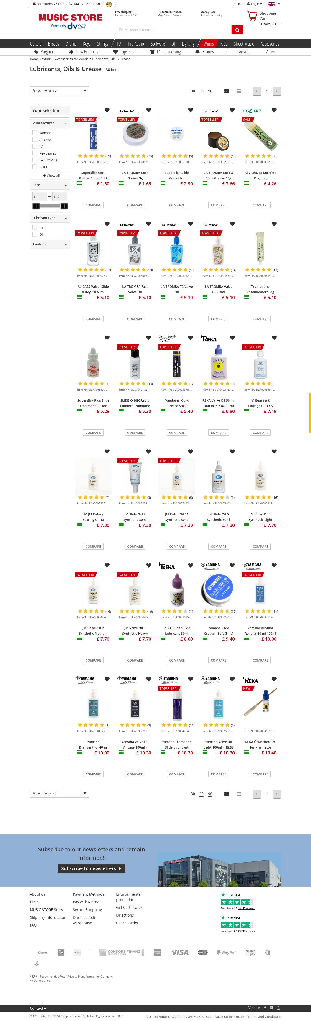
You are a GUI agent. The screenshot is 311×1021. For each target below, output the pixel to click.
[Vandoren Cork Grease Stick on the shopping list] (190, 338)
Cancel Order (127, 922)
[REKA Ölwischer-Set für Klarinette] (260, 724)
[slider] (36, 206)
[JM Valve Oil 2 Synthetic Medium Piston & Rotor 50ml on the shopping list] (107, 565)
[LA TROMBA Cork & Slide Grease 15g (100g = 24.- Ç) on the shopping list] (232, 110)
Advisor (245, 51)
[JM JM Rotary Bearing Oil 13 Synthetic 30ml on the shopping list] (107, 452)
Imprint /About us (173, 1016)
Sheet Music (244, 43)
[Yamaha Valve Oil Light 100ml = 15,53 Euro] (218, 704)
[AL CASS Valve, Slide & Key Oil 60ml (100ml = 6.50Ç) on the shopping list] (107, 224)
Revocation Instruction (229, 1016)
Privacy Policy (199, 1016)
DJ (173, 43)
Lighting (188, 43)
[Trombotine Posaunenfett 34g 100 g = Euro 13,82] (260, 248)
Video (270, 51)
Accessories (270, 43)
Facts (34, 901)
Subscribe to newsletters (88, 868)
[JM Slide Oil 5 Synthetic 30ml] (218, 476)
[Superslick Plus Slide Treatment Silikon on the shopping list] (107, 338)
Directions (125, 915)
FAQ (33, 925)
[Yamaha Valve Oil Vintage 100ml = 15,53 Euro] (135, 704)
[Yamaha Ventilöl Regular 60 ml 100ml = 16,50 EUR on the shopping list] (274, 565)
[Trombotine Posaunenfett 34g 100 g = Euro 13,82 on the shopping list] (274, 224)
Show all (53, 175)
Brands (208, 51)
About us (37, 894)
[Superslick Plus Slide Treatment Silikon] (93, 362)
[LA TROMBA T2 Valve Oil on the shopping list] (190, 224)
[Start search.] (237, 29)
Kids (223, 43)
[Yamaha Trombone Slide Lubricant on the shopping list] (190, 679)
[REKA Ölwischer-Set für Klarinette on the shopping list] (274, 679)
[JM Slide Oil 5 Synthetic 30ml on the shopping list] (232, 452)
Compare (93, 205)
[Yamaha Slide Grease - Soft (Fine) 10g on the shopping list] (232, 565)
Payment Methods (88, 894)
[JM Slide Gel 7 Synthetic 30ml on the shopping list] (148, 452)
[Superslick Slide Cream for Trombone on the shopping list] (190, 110)
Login (255, 4)
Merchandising (169, 51)
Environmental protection (128, 897)
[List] (239, 91)
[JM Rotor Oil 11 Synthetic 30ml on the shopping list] (190, 452)
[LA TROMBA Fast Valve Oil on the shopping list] (148, 224)
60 (201, 91)
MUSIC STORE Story (46, 909)
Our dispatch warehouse (84, 920)
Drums (71, 43)
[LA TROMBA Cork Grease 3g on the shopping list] (148, 110)
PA (119, 43)
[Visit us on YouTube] (278, 1008)
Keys (86, 43)
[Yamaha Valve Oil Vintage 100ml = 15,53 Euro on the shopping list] (148, 679)
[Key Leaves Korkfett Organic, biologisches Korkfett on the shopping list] (274, 110)
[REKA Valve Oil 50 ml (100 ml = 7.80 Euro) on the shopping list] (232, 338)
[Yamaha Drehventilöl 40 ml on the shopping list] (107, 679)
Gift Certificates (129, 907)
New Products (87, 51)
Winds (209, 43)
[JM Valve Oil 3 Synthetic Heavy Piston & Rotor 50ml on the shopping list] (148, 565)
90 (210, 91)
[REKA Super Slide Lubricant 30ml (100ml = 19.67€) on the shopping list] (190, 565)
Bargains (47, 51)
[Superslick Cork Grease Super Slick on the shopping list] (107, 110)
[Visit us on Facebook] (264, 1008)
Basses (53, 43)
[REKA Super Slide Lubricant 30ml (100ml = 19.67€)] (176, 590)
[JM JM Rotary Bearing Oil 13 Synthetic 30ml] (93, 476)
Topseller (127, 51)
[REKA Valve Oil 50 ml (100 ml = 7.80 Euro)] (218, 362)
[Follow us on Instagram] (271, 1008)
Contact (36, 1008)
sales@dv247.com (50, 4)
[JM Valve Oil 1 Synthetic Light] (260, 476)
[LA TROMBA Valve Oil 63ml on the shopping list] (232, 224)
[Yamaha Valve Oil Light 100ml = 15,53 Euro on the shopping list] (232, 679)
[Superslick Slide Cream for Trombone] (176, 135)
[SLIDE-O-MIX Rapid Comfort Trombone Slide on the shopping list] (148, 338)
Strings (102, 43)
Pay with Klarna (86, 901)
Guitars (35, 43)
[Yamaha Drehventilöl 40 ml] (93, 704)
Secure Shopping (87, 909)
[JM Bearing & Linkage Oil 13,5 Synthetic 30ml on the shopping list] (274, 338)
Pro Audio (136, 43)
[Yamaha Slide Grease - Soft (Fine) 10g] (218, 590)
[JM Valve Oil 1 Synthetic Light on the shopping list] (274, 452)
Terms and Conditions (264, 1016)
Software (157, 43)
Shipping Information (48, 917)
